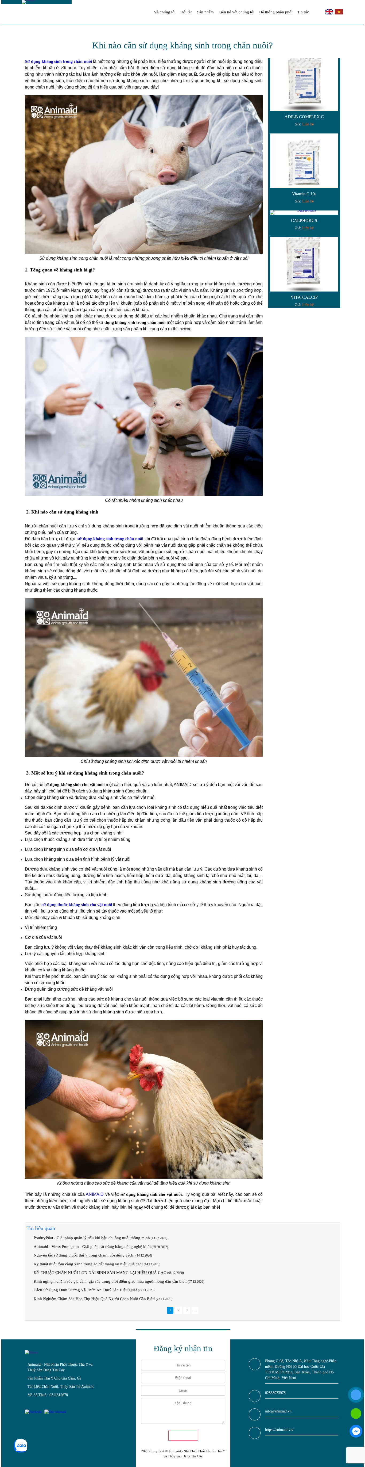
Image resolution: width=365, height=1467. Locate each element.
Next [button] (334, 183)
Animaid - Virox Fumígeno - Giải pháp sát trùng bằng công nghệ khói (92, 1246)
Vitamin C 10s (304, 110)
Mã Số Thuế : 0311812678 (48, 1395)
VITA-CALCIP (304, 214)
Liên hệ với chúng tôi (236, 12)
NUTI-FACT (304, 291)
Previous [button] (273, 183)
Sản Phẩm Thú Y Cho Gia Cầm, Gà (54, 1378)
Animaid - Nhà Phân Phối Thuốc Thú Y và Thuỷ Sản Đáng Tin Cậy (60, 1367)
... (195, 1310)
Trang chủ (145, 12)
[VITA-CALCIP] (304, 181)
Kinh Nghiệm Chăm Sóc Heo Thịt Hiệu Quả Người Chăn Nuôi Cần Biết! (94, 1299)
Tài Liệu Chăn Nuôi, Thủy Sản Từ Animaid (61, 1387)
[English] (329, 13)
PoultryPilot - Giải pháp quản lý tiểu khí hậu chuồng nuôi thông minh (92, 1238)
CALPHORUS (304, 137)
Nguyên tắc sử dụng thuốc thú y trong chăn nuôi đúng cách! (84, 1255)
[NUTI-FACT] (304, 258)
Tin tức (303, 12)
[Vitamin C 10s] (304, 77)
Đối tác (186, 12)
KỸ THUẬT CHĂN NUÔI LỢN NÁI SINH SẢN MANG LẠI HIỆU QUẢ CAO (100, 1272)
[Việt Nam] (338, 13)
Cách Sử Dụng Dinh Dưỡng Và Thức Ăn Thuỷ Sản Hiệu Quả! (85, 1290)
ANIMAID (95, 1194)
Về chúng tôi (165, 12)
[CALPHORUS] (304, 129)
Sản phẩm (205, 12)
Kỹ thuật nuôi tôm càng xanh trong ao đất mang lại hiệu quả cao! (88, 1264)
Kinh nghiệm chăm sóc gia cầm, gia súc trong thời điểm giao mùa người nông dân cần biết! (110, 1281)
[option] (304, 86)
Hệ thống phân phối (276, 12)
